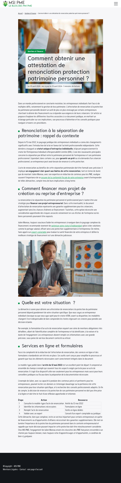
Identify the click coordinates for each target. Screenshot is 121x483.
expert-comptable (38, 232)
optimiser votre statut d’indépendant (66, 226)
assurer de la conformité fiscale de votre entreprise (62, 177)
